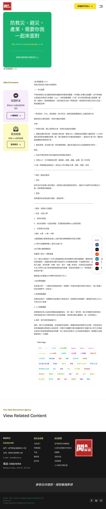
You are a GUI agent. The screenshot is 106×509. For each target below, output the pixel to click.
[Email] (97, 268)
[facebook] (91, 500)
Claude (73, 348)
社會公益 (27, 44)
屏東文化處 (93, 364)
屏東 (71, 364)
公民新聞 (42, 358)
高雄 (81, 379)
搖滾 (61, 369)
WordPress (36, 498)
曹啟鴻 (51, 374)
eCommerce (7, 500)
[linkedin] (96, 500)
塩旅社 (64, 364)
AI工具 (53, 348)
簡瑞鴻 (92, 374)
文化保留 (77, 369)
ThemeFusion (30, 503)
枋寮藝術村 (60, 374)
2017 (40, 348)
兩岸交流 (93, 353)
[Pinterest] (97, 264)
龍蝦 (88, 379)
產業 (77, 374)
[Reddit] (97, 254)
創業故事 (76, 358)
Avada (15, 498)
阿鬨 (13, 44)
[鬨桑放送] (7, 3)
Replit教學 (53, 353)
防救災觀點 (33, 44)
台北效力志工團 (44, 364)
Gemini (82, 348)
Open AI (91, 348)
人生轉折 (83, 353)
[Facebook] (97, 245)
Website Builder (25, 498)
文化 (68, 369)
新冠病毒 (87, 369)
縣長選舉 (42, 379)
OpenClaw (42, 353)
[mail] (101, 500)
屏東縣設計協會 (44, 369)
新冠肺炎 (42, 374)
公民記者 (52, 358)
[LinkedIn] (97, 259)
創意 (60, 358)
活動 (70, 374)
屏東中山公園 (81, 364)
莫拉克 (51, 379)
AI (46, 348)
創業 (67, 358)
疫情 (84, 374)
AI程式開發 (63, 348)
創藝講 (85, 358)
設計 (65, 379)
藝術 (58, 379)
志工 (54, 369)
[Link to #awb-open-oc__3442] (101, 6)
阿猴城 (73, 379)
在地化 (55, 364)
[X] (97, 249)
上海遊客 (63, 353)
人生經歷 (73, 353)
